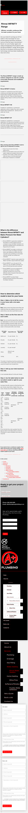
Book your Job (7, 806)
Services (5, 464)
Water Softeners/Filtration (12, 476)
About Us (5, 463)
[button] (24, 5)
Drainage (8, 467)
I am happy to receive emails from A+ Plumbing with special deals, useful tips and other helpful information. (14, 746)
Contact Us (6, 479)
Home (4, 461)
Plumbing (8, 466)
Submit (5, 534)
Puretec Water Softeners (14, 477)
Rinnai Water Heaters (13, 471)
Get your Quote (7, 752)
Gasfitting (8, 469)
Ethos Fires (11, 474)
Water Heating (9, 470)
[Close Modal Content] (1, 757)
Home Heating (9, 473)
